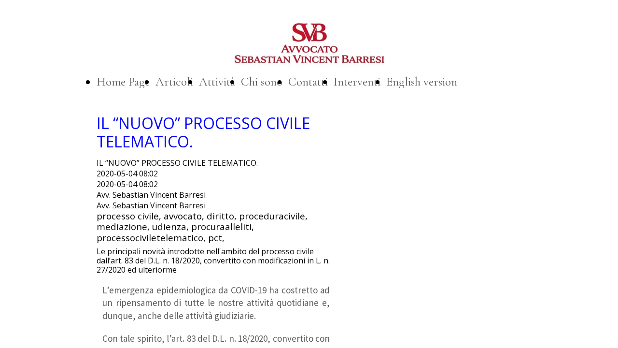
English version (421, 81)
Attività (217, 81)
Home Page (123, 81)
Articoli (174, 81)
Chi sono (261, 81)
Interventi (357, 81)
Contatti (308, 81)
